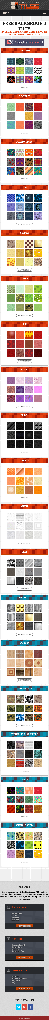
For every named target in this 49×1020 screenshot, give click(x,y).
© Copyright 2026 (24, 1018)
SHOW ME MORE (24, 88)
